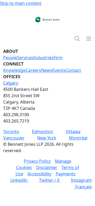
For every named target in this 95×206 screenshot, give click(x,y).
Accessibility (39, 174)
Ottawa (73, 131)
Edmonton (42, 131)
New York (46, 138)
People (10, 57)
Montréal (78, 138)
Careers (33, 70)
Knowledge (14, 70)
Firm (58, 57)
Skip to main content (20, 3)
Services (25, 57)
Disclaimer (46, 167)
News (46, 70)
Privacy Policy (37, 161)
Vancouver (14, 138)
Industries (43, 57)
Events (58, 70)
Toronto (11, 131)
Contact (73, 70)
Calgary (10, 83)
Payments (65, 174)
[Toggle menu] (89, 38)
